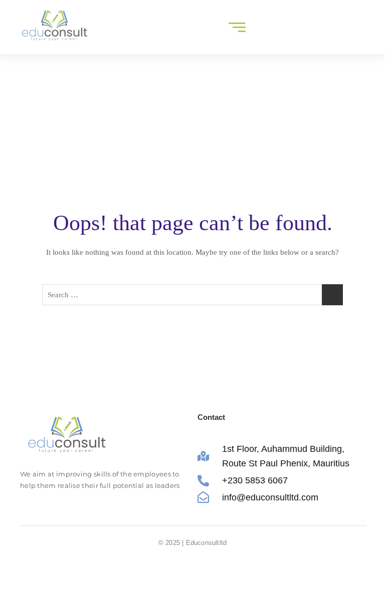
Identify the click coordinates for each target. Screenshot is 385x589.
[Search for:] (192, 294)
